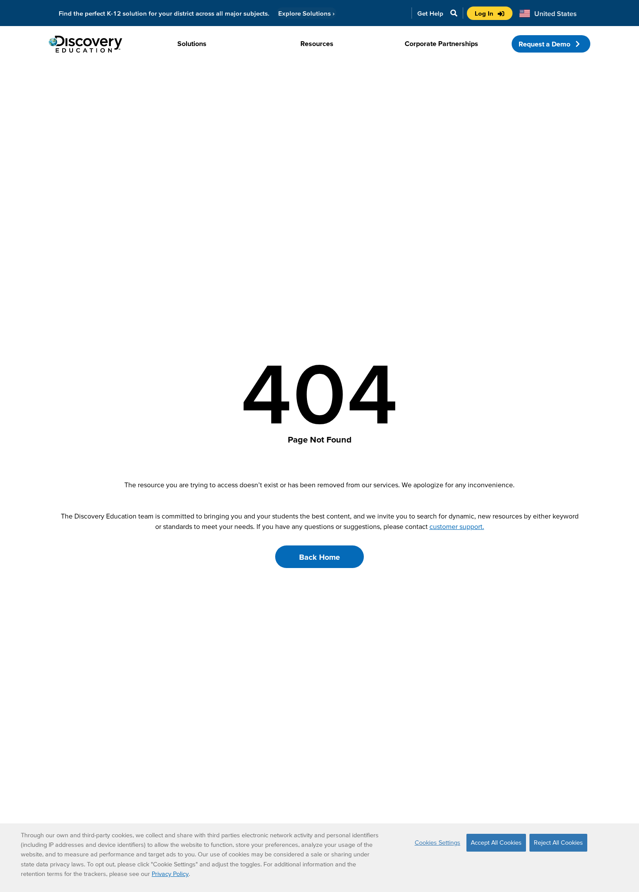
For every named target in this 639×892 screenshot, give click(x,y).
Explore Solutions (306, 13)
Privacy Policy (170, 873)
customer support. (456, 526)
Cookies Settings (437, 842)
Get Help (430, 13)
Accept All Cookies (496, 842)
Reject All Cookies (558, 842)
